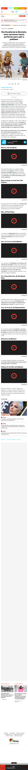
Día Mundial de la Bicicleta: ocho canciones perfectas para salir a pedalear (7, 695)
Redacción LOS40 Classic (6, 87)
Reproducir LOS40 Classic (25, 142)
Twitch (19, 707)
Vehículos (19, 439)
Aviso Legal (6, 733)
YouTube (11, 707)
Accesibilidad (12, 733)
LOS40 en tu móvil (9, 735)
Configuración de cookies (18, 734)
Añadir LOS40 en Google (15, 93)
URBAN (22, 8)
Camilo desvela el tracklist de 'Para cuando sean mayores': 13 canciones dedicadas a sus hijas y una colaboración (13, 427)
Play (26, 767)
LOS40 (3, 8)
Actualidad (11, 28)
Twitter (12, 84)
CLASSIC (10, 8)
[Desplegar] (14, 763)
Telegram (18, 84)
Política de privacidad (20, 733)
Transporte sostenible (10, 439)
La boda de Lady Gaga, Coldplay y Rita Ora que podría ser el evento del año (12, 419)
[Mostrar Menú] (2, 12)
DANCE (16, 8)
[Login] (26, 12)
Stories (22, 707)
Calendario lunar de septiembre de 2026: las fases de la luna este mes (14, 433)
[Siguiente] (26, 25)
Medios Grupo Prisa (14, 743)
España (2, 16)
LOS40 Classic (4, 28)
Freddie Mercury (12, 172)
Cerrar (25, 20)
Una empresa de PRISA (14, 740)
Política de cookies (8, 734)
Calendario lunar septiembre (19, 25)
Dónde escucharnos (18, 735)
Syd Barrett (12, 233)
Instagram (6, 707)
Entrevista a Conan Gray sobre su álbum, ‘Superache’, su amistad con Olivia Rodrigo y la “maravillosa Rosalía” (20, 696)
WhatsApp (15, 84)
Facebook (9, 84)
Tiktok (8, 707)
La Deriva (16, 329)
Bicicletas (3, 439)
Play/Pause (14, 156)
